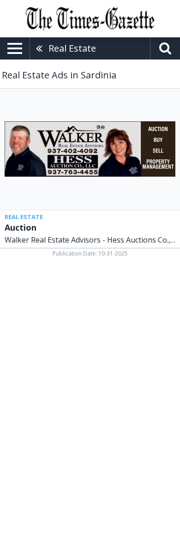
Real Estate (72, 48)
